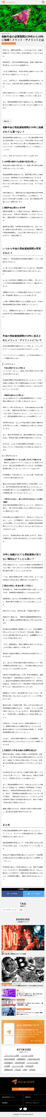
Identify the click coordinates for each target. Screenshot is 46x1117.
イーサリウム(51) (32, 1062)
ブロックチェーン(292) (12, 1055)
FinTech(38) (29, 1066)
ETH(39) (7, 1066)
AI (2, 952)
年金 (20, 910)
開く (8, 121)
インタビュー (20, 999)
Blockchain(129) (10, 1059)
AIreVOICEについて (8, 1097)
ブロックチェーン (7, 983)
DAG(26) (32, 1069)
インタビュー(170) (27, 1055)
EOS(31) (18, 1069)
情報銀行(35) (9, 1069)
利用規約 (5, 1103)
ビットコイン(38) (18, 1066)
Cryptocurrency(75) (34, 1059)
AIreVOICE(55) (20, 1062)
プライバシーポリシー (32, 1103)
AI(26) (25, 1069)
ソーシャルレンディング (23, 1009)
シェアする (13, 893)
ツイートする (35, 893)
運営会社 (28, 1097)
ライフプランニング (8, 43)
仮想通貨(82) (21, 1059)
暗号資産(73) (9, 1062)
